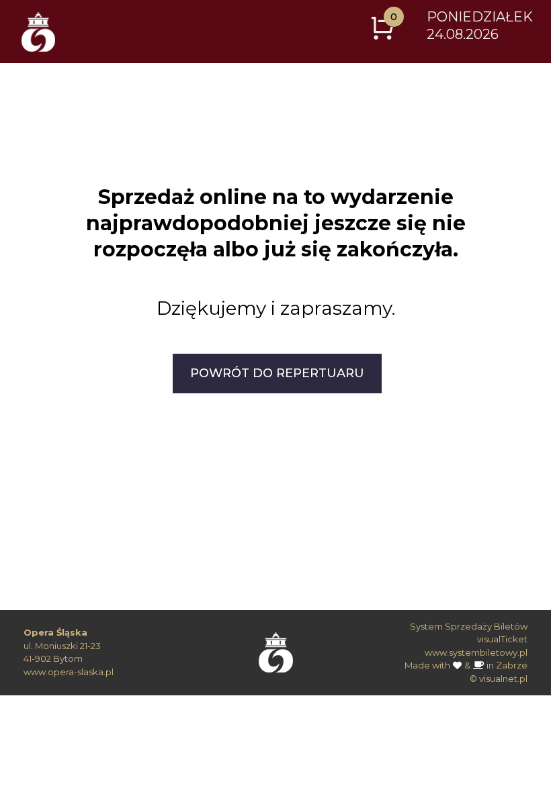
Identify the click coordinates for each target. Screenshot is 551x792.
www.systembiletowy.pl (476, 652)
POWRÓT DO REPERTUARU (277, 373)
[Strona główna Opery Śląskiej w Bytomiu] (276, 648)
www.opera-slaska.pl (69, 671)
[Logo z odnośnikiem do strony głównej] (38, 31)
